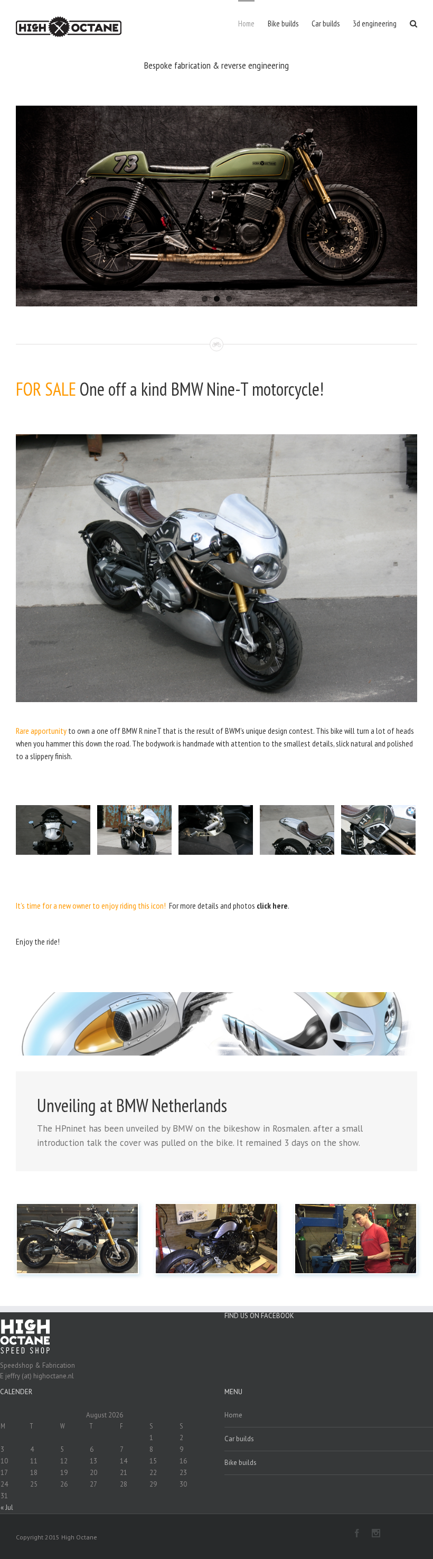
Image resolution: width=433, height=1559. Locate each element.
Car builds (239, 1438)
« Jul (7, 1507)
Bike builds (240, 1462)
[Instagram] (376, 1533)
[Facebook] (357, 1533)
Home (233, 1415)
